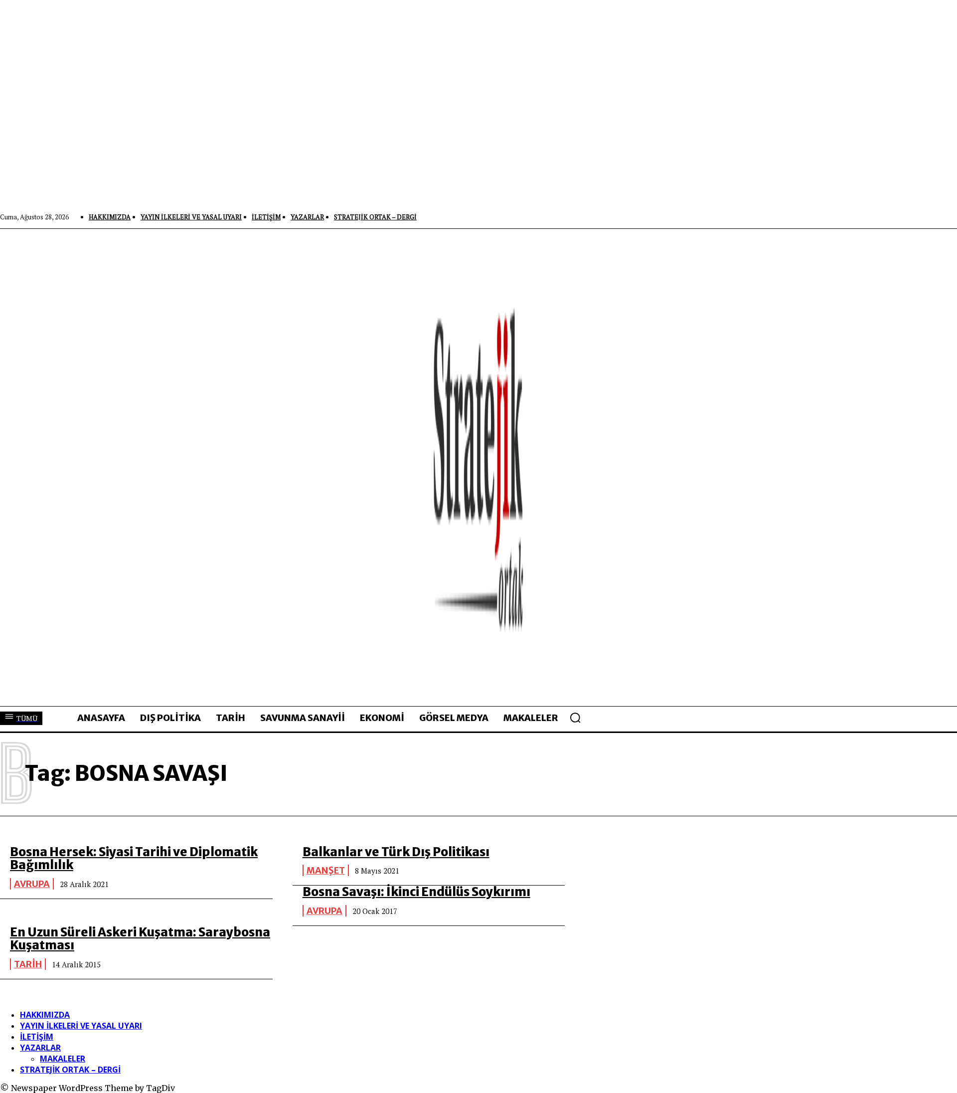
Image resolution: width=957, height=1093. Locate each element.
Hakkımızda (45, 1014)
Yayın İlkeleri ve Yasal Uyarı (81, 1025)
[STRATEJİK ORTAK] (478, 467)
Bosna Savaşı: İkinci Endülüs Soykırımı (416, 892)
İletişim (36, 1036)
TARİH (28, 964)
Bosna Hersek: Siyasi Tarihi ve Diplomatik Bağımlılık (134, 858)
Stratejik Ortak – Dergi (70, 1069)
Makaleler (62, 1058)
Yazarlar (40, 1047)
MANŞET (326, 870)
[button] (575, 717)
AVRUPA (32, 884)
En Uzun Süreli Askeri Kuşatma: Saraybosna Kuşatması (140, 938)
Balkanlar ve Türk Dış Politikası (396, 852)
